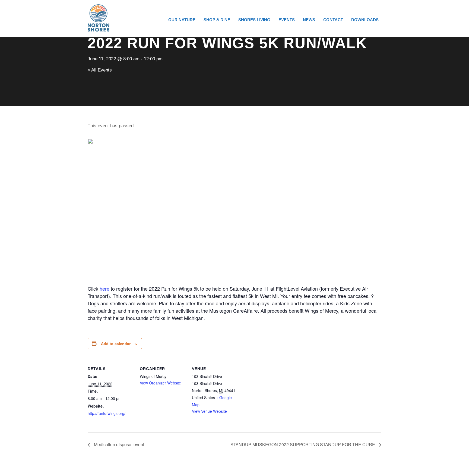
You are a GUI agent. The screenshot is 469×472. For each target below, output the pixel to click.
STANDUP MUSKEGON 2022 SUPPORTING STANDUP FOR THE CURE (303, 444)
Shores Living (254, 19)
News (309, 19)
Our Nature (181, 19)
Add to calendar (116, 343)
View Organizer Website (160, 383)
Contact (333, 19)
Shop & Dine (217, 19)
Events (286, 19)
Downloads (365, 19)
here (104, 288)
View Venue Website (209, 411)
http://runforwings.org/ (106, 413)
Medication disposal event (118, 444)
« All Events (100, 70)
